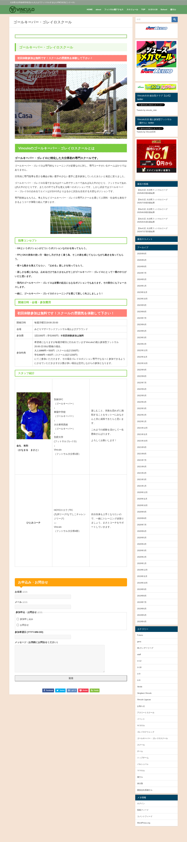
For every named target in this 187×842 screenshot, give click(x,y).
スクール (141, 745)
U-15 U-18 (152, 9)
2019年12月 (142, 570)
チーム (140, 751)
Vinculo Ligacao (144, 699)
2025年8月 (141, 254)
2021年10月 (142, 441)
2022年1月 (141, 421)
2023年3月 (141, 337)
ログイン (141, 803)
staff (139, 654)
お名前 (21, 591)
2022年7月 (141, 383)
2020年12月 (142, 492)
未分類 (140, 783)
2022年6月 (141, 389)
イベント (141, 719)
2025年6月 (141, 260)
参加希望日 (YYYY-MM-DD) (29, 632)
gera (139, 641)
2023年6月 (141, 324)
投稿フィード (143, 810)
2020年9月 (141, 512)
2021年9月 (141, 447)
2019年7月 (141, 602)
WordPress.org (143, 823)
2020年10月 (142, 505)
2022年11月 (142, 357)
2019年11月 (142, 576)
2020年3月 (141, 550)
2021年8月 (141, 454)
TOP (143, 9)
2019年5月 (141, 615)
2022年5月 (141, 395)
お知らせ (141, 706)
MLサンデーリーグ (145, 648)
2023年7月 (141, 318)
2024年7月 (141, 273)
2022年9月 (141, 370)
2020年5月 (141, 538)
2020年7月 (141, 525)
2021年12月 (142, 428)
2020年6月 (141, 531)
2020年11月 (142, 499)
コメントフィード (145, 816)
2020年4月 (141, 544)
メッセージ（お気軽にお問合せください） (37, 642)
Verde (139, 687)
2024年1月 (141, 286)
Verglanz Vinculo (144, 693)
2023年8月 (141, 312)
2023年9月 (141, 305)
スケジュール (132, 9)
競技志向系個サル (145, 790)
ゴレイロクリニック (145, 732)
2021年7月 (141, 460)
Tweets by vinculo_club (147, 110)
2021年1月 (141, 486)
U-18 (139, 667)
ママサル (141, 771)
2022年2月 (141, 415)
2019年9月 (141, 589)
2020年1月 (141, 563)
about (98, 9)
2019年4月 (141, 621)
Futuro (140, 635)
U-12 (139, 661)
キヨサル (141, 725)
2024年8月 (141, 266)
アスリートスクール (145, 713)
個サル (173, 9)
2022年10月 (142, 363)
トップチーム (143, 758)
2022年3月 (141, 408)
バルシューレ (143, 764)
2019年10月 (142, 583)
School (164, 9)
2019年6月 (141, 609)
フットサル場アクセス (113, 9)
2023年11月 (142, 292)
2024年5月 (141, 279)
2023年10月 (142, 299)
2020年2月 (141, 557)
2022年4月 (141, 402)
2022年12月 (142, 350)
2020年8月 (141, 518)
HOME (90, 9)
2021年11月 (142, 434)
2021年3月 (141, 479)
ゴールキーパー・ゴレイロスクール (152, 738)
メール (21, 602)
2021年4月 (141, 473)
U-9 (138, 674)
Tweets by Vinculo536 (146, 132)
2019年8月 (141, 596)
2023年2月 (141, 344)
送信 (71, 678)
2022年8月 (141, 376)
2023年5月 (141, 331)
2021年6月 (141, 466)
